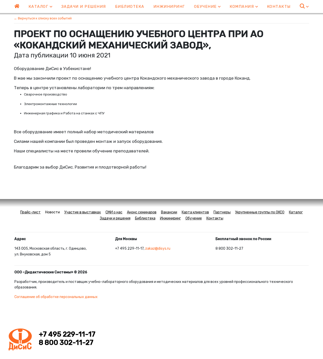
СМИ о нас (113, 212)
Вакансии (169, 212)
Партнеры (222, 212)
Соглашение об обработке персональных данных (56, 297)
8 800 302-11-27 (66, 343)
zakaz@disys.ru (157, 248)
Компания (242, 6)
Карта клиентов (195, 212)
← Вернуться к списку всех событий (43, 18)
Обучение (206, 6)
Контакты (279, 6)
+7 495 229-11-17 (67, 334)
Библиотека (129, 6)
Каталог (39, 6)
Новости (52, 212)
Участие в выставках (82, 212)
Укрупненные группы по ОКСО (259, 212)
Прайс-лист (30, 212)
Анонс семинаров (141, 212)
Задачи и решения (83, 6)
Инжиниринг (169, 6)
